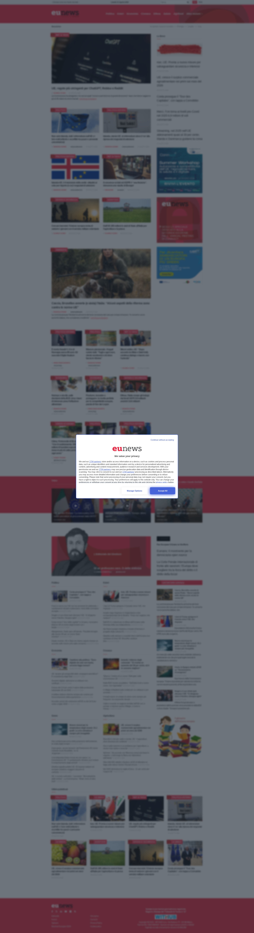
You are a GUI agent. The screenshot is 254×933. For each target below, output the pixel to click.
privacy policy (162, 482)
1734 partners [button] (95, 461)
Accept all (162, 491)
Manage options (134, 491)
